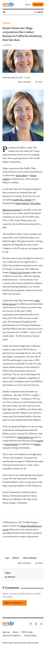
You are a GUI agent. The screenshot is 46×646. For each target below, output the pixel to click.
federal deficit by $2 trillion (27, 203)
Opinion (6, 23)
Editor (8, 45)
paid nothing (21, 175)
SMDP (10, 643)
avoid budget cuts (26, 437)
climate (37, 444)
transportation (11, 444)
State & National (30, 558)
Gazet (36, 643)
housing (39, 441)
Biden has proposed (11, 210)
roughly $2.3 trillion (22, 200)
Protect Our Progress (20, 273)
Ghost (29, 643)
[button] (5, 632)
